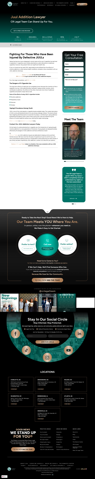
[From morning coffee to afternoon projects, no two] (28, 302)
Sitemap (47, 472)
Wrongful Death (44, 439)
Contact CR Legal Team (18, 144)
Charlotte (59, 432)
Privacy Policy (44, 472)
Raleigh (58, 434)
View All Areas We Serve (62, 449)
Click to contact (14, 121)
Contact (72, 5)
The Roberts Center (62, 3)
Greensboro (59, 437)
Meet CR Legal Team (78, 450)
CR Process (76, 444)
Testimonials (41, 5)
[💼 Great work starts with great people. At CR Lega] (85, 302)
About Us (23, 3)
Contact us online (27, 74)
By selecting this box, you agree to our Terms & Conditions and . (74, 90)
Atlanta (58, 444)
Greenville (59, 442)
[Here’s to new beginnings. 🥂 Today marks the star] (9, 302)
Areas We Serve (48, 3)
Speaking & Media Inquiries (77, 447)
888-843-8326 (31, 80)
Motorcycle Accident (45, 437)
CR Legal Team (13, 135)
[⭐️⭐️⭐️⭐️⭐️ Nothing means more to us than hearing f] (66, 302)
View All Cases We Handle (47, 449)
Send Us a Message (74, 107)
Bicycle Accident (44, 444)
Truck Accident (44, 434)
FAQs (71, 3)
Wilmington (59, 439)
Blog (74, 434)
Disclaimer (51, 472)
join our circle (47, 342)
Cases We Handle (35, 3)
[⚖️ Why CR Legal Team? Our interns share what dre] (47, 302)
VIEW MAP (14, 389)
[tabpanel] (73, 141)
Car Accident (43, 432)
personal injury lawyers (26, 121)
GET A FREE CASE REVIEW (22, 31)
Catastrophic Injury (45, 442)
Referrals (50, 5)
